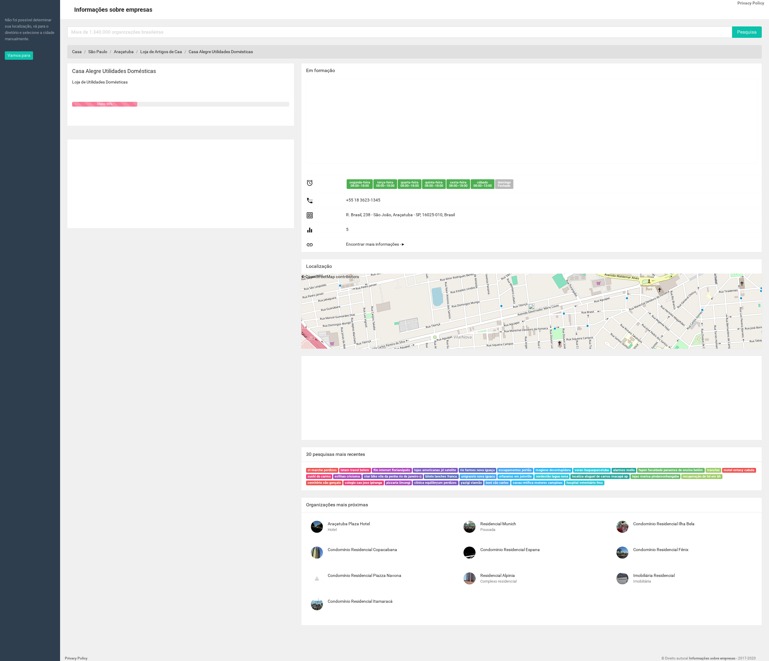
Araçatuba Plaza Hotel (349, 523)
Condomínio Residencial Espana (510, 549)
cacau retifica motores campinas (538, 483)
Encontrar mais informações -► (375, 244)
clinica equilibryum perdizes (435, 483)
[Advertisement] (180, 181)
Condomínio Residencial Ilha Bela (664, 523)
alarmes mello (624, 470)
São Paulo (97, 51)
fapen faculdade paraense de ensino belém (671, 470)
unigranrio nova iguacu (478, 476)
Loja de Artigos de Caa (161, 51)
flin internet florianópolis (391, 470)
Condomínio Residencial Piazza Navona (364, 575)
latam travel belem (355, 470)
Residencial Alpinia (497, 575)
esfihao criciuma (347, 476)
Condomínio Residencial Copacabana (362, 549)
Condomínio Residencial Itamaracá (360, 601)
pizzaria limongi (398, 483)
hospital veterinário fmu (585, 483)
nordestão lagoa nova (552, 476)
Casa (77, 51)
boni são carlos (497, 483)
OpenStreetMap (320, 276)
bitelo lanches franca (441, 476)
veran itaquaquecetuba (592, 470)
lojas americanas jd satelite (435, 470)
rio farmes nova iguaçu (477, 470)
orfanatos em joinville (515, 476)
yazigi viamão (471, 483)
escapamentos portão (515, 470)
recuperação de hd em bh (702, 476)
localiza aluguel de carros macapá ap (600, 476)
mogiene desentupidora (553, 470)
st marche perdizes (322, 470)
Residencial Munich (498, 523)
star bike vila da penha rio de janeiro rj (392, 476)
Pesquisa (747, 32)
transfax (713, 470)
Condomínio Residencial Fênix (660, 549)
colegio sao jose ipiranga (363, 483)
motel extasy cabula (739, 470)
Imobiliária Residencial (654, 575)
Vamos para (19, 55)
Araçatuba (124, 51)
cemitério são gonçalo (324, 483)
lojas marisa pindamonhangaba (655, 476)
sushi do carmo (319, 476)
